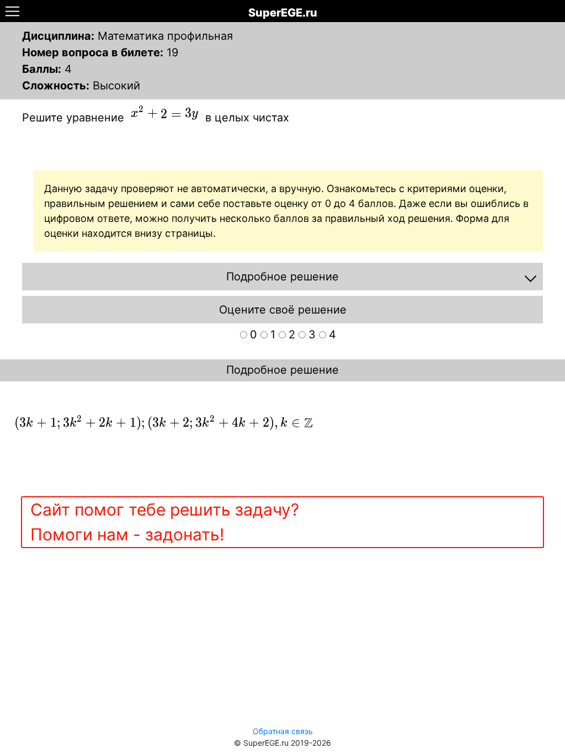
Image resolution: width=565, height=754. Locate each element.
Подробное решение (282, 369)
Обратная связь (283, 731)
